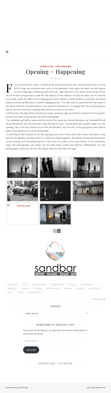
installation (72, 284)
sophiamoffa (94, 288)
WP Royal (24, 387)
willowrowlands (34, 292)
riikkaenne (68, 288)
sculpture (80, 288)
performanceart (52, 288)
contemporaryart (39, 284)
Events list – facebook (55, 363)
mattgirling (12, 288)
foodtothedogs (57, 284)
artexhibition (13, 284)
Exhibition (46, 66)
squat (10, 292)
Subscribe (31, 349)
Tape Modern (63, 66)
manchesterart (87, 284)
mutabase (25, 288)
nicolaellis (38, 288)
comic (25, 284)
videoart (20, 292)
